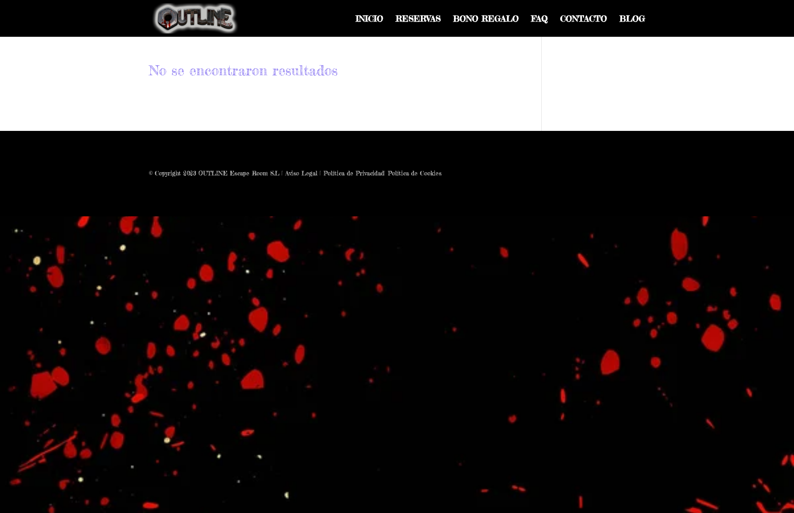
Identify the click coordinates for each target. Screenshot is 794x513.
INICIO (369, 19)
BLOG (632, 19)
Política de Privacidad (353, 173)
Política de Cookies (415, 173)
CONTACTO (583, 19)
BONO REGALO (486, 19)
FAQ (539, 19)
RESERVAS (418, 19)
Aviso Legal (301, 173)
